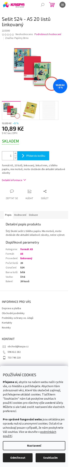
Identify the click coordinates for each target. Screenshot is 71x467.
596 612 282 (14, 352)
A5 (21, 254)
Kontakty (7, 323)
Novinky (6, 328)
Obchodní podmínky (13, 313)
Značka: (17, 38)
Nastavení (34, 446)
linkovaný (26, 258)
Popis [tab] (8, 215)
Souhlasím (50, 458)
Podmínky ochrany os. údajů (17, 318)
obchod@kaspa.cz (18, 346)
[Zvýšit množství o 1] (15, 153)
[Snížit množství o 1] (15, 158)
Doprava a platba (11, 308)
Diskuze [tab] (33, 215)
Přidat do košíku (35, 155)
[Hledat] (42, 4)
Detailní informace (12, 180)
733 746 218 (14, 358)
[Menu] (62, 4)
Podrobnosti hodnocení (47, 34)
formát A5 (26, 249)
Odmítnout (17, 458)
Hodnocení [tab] (20, 215)
